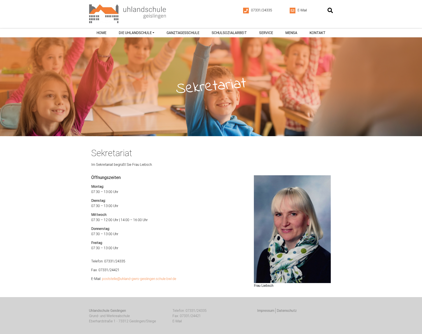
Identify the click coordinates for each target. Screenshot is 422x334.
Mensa (291, 33)
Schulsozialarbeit (229, 33)
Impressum (265, 311)
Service (266, 33)
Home (101, 33)
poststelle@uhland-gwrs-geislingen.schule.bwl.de (139, 279)
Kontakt (317, 33)
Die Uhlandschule (135, 33)
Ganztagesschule (183, 33)
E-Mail (302, 10)
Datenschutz (287, 311)
